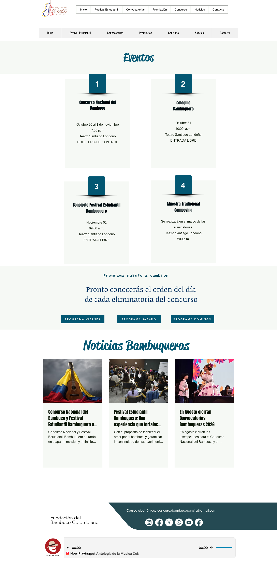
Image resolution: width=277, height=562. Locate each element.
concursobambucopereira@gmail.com (186, 510)
